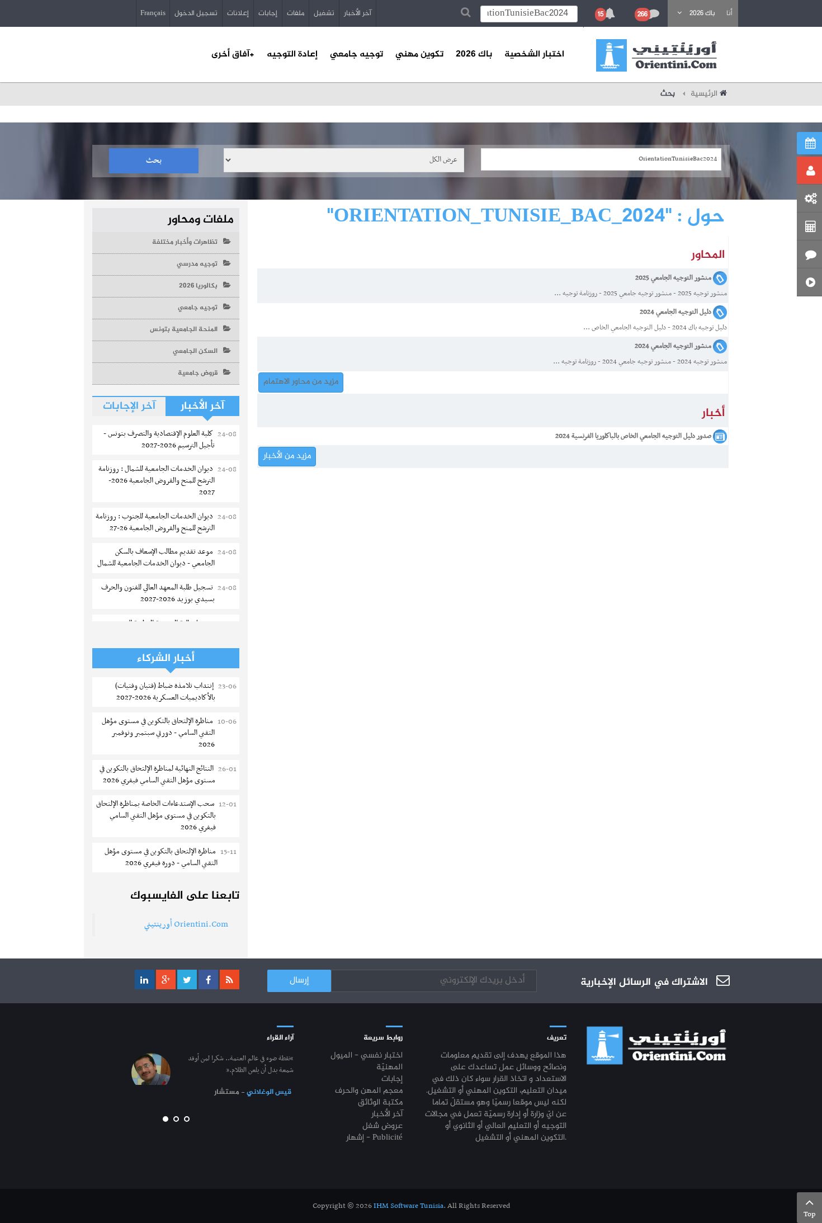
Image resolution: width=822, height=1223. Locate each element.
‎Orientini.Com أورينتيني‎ (186, 924)
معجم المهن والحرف (369, 1091)
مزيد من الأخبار (287, 456)
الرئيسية (704, 94)
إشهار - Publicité (374, 1138)
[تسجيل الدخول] (809, 171)
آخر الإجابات (129, 406)
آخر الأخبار (357, 13)
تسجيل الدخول (196, 13)
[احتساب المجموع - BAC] (809, 226)
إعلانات (238, 13)
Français (153, 13)
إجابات (267, 13)
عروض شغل (382, 1126)
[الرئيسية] (656, 55)
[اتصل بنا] (809, 254)
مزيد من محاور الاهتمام (300, 382)
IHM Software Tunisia (408, 1206)
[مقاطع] (809, 282)
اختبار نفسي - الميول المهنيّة (366, 1062)
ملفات (295, 13)
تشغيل (324, 13)
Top (810, 1214)
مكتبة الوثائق (380, 1103)
